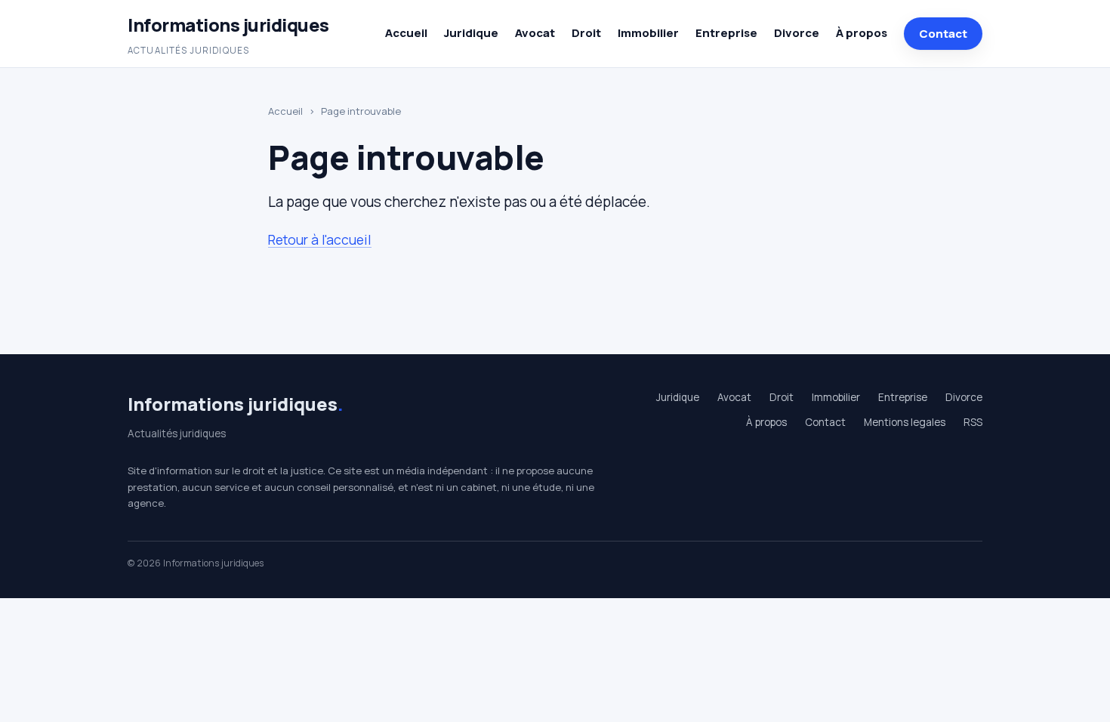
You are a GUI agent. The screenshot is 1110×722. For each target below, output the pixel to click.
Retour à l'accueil (320, 239)
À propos (861, 33)
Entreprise (726, 33)
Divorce (796, 33)
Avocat (535, 33)
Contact (943, 34)
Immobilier (648, 33)
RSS (973, 422)
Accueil (406, 33)
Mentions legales (904, 422)
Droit (586, 33)
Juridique (471, 33)
